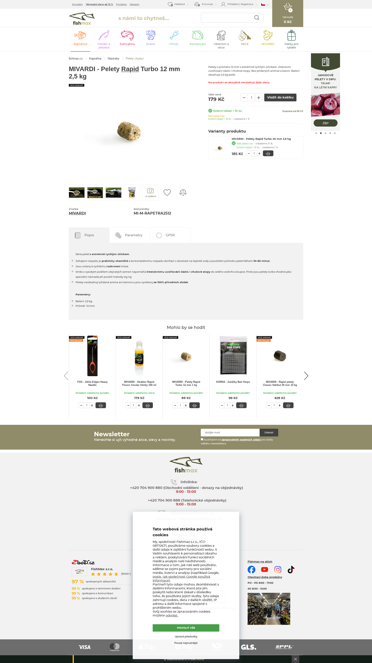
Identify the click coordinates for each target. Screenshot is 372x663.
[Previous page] (66, 376)
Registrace (247, 4)
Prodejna (121, 4)
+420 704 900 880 (146, 488)
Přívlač (174, 44)
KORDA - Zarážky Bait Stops (233, 381)
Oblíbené (179, 4)
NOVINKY (268, 44)
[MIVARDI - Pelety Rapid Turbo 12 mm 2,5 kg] (128, 129)
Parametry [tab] (133, 235)
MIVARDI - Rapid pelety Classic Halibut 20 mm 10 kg (280, 383)
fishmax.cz (82, 19)
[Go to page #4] (330, 133)
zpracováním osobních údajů (241, 440)
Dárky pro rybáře (292, 46)
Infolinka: (189, 482)
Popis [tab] (89, 235)
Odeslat (268, 432)
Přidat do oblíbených (167, 193)
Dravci (150, 44)
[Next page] (306, 376)
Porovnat (205, 4)
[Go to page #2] (321, 133)
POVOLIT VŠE (186, 628)
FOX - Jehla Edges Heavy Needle (92, 383)
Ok (295, 659)
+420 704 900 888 (163, 500)
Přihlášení (233, 4)
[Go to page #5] (334, 133)
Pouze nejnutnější (186, 643)
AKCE (245, 44)
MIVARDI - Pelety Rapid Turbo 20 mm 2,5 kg (261, 139)
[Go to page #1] (316, 133)
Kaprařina (80, 44)
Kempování (198, 44)
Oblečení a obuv (221, 46)
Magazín (134, 4)
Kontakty (77, 4)
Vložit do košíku (268, 153)
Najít (256, 17)
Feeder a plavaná (104, 46)
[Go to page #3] (325, 133)
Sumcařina (127, 44)
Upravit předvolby (186, 636)
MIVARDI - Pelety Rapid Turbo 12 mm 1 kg (186, 383)
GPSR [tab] (170, 235)
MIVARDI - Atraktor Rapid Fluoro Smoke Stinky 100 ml (139, 383)
